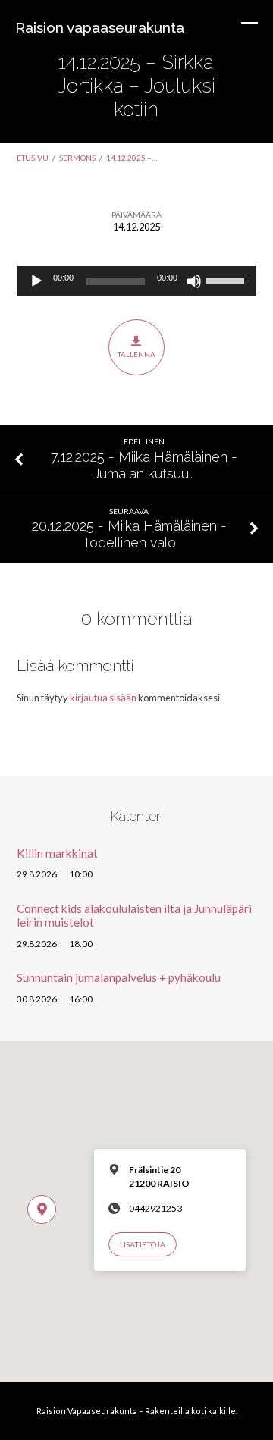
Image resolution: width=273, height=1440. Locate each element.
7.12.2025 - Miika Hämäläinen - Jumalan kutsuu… (144, 465)
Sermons (77, 157)
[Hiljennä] (194, 281)
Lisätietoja (142, 1244)
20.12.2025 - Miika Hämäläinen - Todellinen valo (129, 534)
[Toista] (36, 281)
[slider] (227, 279)
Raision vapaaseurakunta (99, 27)
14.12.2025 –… (131, 157)
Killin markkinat (57, 853)
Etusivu (33, 157)
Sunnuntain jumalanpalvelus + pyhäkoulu (119, 977)
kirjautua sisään (103, 698)
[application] (137, 281)
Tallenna (136, 354)
